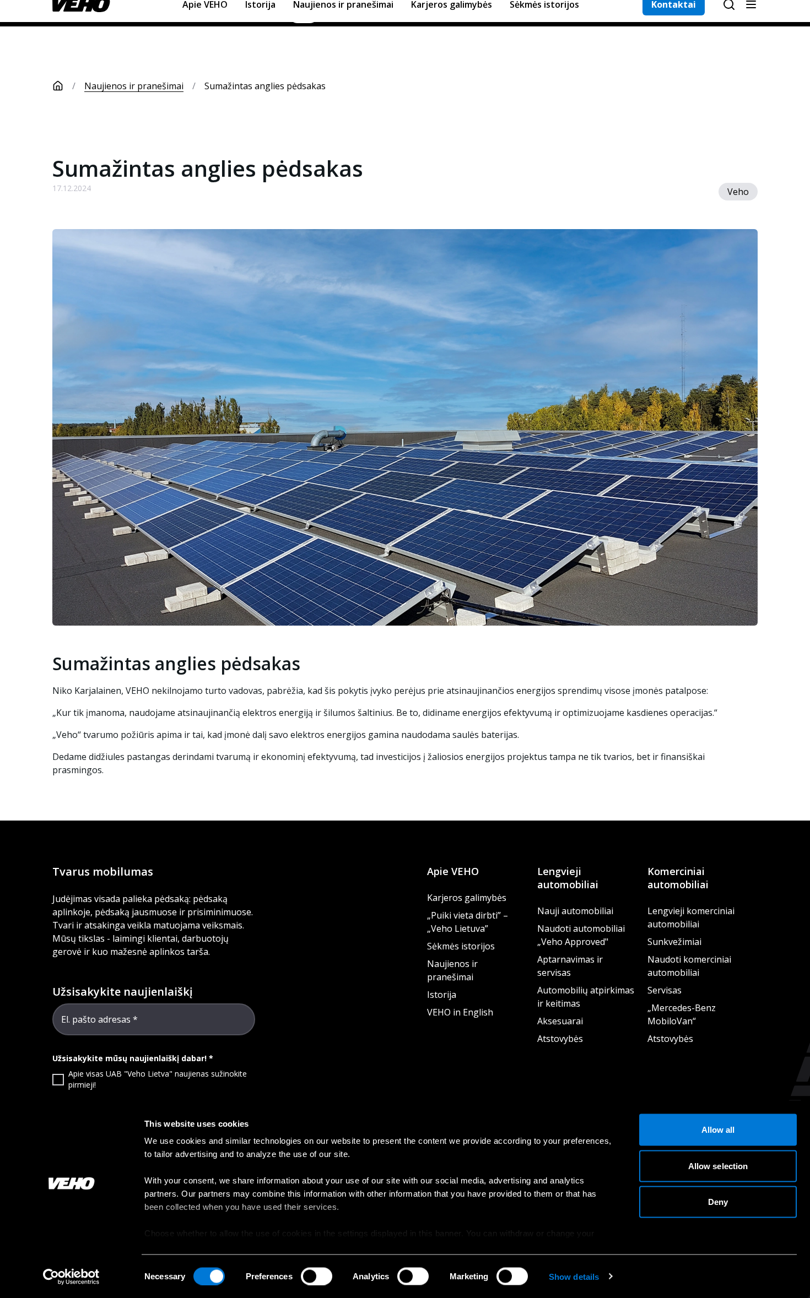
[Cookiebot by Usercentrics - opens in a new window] (71, 1276)
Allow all (718, 1129)
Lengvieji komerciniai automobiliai (691, 917)
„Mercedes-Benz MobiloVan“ (681, 1014)
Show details (574, 1276)
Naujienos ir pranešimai (133, 86)
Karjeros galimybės (466, 898)
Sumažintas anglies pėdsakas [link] (265, 86)
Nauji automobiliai (575, 911)
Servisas (664, 990)
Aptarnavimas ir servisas (570, 966)
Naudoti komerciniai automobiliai (689, 966)
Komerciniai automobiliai (678, 878)
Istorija (441, 995)
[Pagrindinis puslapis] (57, 85)
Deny (718, 1202)
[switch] (316, 1276)
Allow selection (718, 1165)
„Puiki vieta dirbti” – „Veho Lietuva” (467, 922)
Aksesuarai (560, 1021)
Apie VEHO (453, 871)
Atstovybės (560, 1039)
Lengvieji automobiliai (567, 878)
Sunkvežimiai (674, 942)
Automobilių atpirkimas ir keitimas (585, 996)
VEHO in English (460, 1012)
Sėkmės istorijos (461, 946)
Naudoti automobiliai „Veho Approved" (581, 935)
